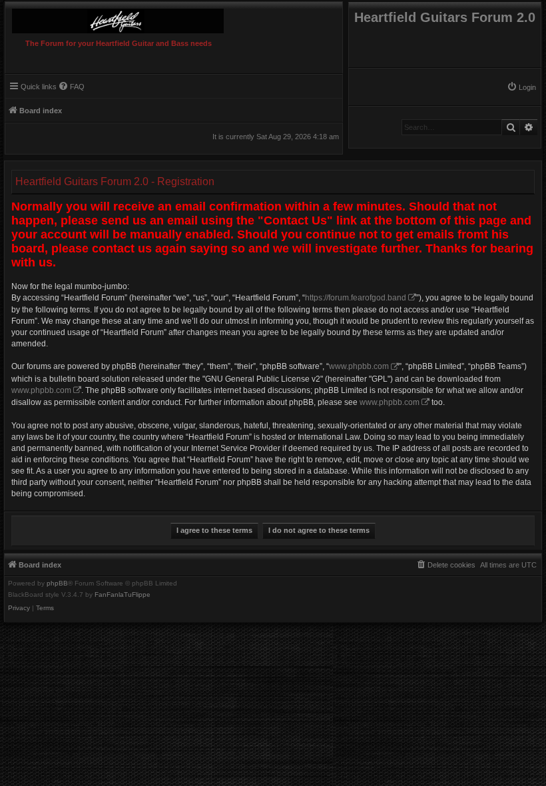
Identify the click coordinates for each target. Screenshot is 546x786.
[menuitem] (521, 87)
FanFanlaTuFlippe (122, 594)
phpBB (57, 583)
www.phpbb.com (359, 366)
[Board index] (141, 17)
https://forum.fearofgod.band (355, 297)
